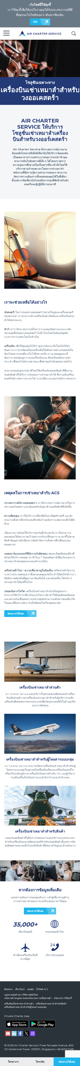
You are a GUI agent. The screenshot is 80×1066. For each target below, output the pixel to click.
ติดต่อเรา (8, 989)
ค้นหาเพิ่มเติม (54, 15)
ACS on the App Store (16, 1024)
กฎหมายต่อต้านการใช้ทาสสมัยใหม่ (21, 994)
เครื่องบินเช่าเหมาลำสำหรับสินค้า (51, 1003)
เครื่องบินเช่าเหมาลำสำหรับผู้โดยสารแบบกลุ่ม (25, 1007)
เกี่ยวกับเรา (20, 989)
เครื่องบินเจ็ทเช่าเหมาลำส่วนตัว (19, 1003)
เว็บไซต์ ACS (42, 989)
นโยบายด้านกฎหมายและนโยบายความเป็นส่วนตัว (28, 998)
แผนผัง (30, 989)
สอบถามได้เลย (15, 613)
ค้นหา (73, 33)
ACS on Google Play (42, 1024)
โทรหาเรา (13, 1061)
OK (35, 21)
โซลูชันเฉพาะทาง (40, 82)
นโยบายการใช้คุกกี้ (63, 998)
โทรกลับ (40, 1061)
